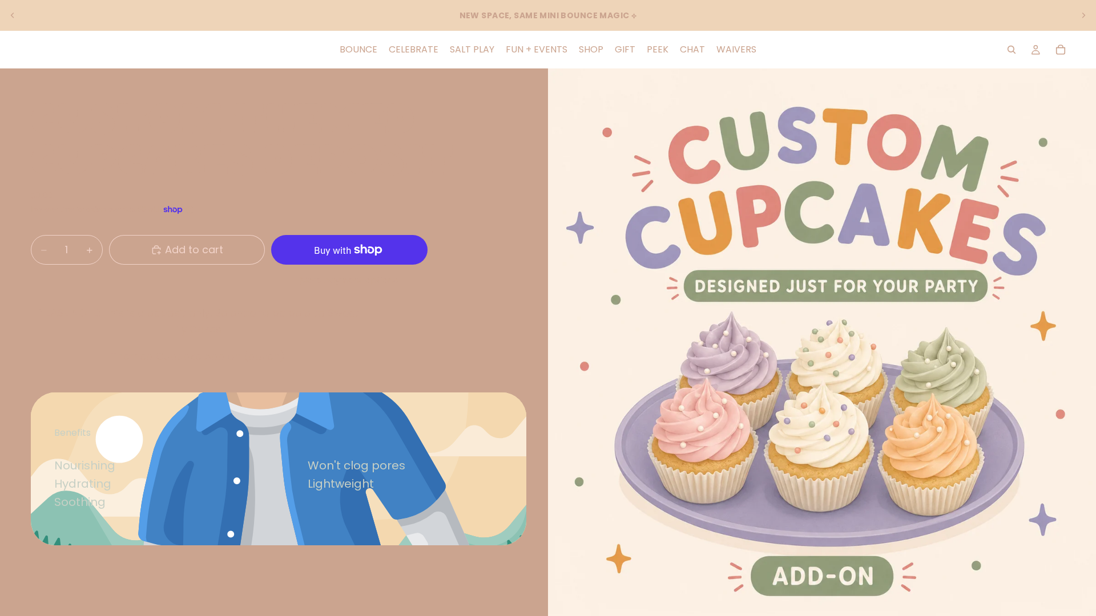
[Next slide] (1083, 15)
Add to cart (194, 249)
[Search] (1011, 49)
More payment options (349, 280)
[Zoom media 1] (822, 342)
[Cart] (1060, 49)
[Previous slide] (12, 15)
